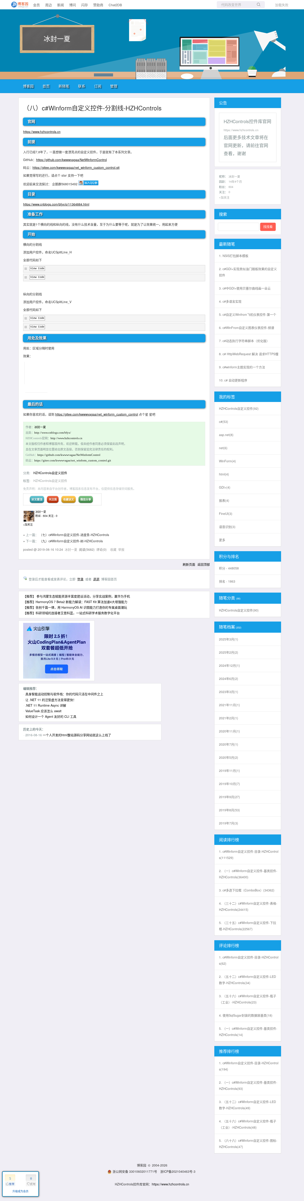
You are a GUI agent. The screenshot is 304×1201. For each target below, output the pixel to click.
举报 (121, 549)
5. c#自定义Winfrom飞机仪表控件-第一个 (247, 314)
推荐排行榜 (229, 1051)
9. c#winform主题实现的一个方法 (242, 367)
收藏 (113, 549)
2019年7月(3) (228, 823)
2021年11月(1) (229, 705)
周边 (48, 4)
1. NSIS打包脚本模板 (233, 255)
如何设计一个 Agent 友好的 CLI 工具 (50, 716)
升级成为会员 (20, 1191)
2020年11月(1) (229, 731)
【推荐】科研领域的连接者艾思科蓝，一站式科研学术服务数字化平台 (71, 613)
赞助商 (98, 4)
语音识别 (227, 526)
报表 (224, 500)
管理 (113, 86)
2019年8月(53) (229, 810)
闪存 (84, 4)
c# (223, 421)
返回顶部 (203, 564)
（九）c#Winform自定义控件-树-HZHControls (71, 541)
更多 (222, 540)
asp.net (226, 434)
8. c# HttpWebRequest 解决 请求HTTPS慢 (248, 354)
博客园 (28, 86)
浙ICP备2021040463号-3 (177, 1171)
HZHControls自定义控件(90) (239, 610)
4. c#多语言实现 (230, 301)
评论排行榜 (229, 945)
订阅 (97, 86)
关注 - (52, 516)
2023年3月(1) (228, 691)
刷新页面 (189, 564)
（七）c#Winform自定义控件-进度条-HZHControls (74, 534)
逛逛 (96, 579)
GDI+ (224, 487)
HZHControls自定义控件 (50, 473)
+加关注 (28, 524)
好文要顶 (37, 499)
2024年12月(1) (229, 665)
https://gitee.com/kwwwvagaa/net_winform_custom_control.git (76, 167)
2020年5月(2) (228, 757)
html (224, 474)
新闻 (60, 4)
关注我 (53, 499)
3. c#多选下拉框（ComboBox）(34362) (246, 890)
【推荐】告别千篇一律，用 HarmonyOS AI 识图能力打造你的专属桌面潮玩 (75, 607)
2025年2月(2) (228, 652)
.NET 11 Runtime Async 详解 (45, 705)
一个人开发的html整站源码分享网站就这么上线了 (77, 735)
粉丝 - (41, 516)
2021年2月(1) (228, 718)
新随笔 (64, 86)
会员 (36, 4)
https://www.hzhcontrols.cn (42, 131)
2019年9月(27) (229, 797)
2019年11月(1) (229, 770)
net (223, 448)
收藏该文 (68, 499)
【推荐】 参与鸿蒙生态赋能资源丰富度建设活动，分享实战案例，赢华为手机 (76, 596)
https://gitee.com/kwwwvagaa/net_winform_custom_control (96, 414)
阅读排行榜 (229, 839)
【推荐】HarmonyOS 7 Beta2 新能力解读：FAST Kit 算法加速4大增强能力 (75, 601)
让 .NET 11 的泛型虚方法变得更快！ (50, 699)
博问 (72, 4)
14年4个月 (235, 181)
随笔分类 (227, 598)
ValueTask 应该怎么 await (43, 711)
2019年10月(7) (229, 783)
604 (231, 187)
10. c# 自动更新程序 (233, 380)
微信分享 (85, 499)
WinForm (227, 461)
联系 (81, 86)
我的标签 (227, 397)
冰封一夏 (57, 38)
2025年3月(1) (228, 639)
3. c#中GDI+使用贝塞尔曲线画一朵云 (245, 288)
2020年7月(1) (228, 744)
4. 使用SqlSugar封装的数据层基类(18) (245, 1015)
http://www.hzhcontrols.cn (66, 438)
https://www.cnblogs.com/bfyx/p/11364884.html (56, 204)
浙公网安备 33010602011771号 (135, 1171)
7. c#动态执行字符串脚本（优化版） (244, 340)
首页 (46, 86)
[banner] (18, 5)
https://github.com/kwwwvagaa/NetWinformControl (71, 159)
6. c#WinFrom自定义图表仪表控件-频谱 (246, 327)
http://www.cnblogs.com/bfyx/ (52, 432)
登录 (80, 579)
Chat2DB (115, 4)
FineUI (225, 513)
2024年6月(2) (228, 678)
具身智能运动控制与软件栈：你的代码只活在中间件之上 (64, 694)
